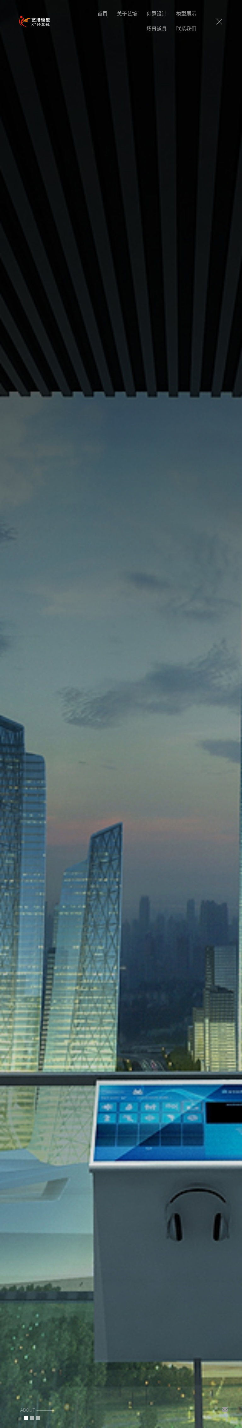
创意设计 (157, 13)
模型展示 (186, 13)
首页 (102, 13)
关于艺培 (127, 13)
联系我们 (186, 29)
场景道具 (157, 29)
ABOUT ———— (37, 1410)
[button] (26, 1418)
